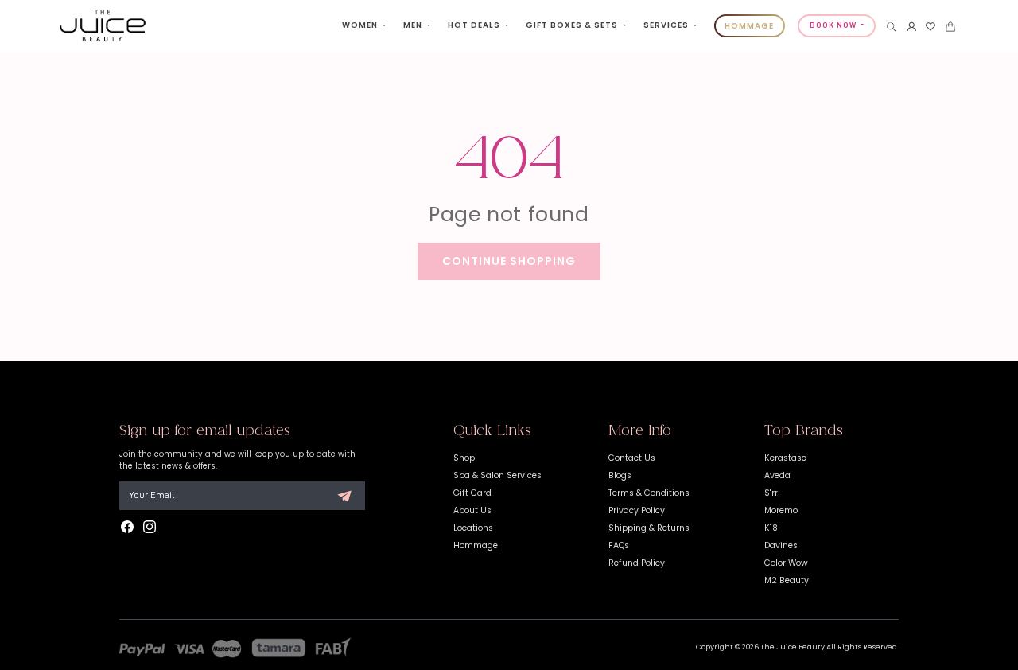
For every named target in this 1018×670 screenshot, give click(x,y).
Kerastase (785, 458)
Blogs (619, 475)
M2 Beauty (786, 580)
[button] (891, 27)
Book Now (834, 25)
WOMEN (361, 25)
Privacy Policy (636, 510)
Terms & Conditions (649, 493)
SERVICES (667, 25)
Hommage (475, 545)
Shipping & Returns (649, 528)
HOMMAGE (749, 26)
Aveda (777, 475)
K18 (771, 528)
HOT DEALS (475, 25)
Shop (464, 458)
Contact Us (631, 458)
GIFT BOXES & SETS (573, 25)
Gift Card (472, 493)
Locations (473, 528)
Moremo (781, 510)
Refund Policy (636, 563)
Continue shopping (509, 261)
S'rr (771, 493)
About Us (472, 510)
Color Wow (786, 563)
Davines (781, 545)
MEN (414, 25)
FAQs (618, 545)
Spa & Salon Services (497, 475)
